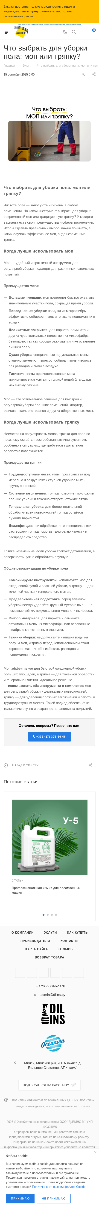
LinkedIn (79, 973)
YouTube (32, 973)
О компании (23, 932)
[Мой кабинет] (82, 32)
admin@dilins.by (53, 995)
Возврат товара (49, 957)
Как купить (77, 932)
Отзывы (66, 949)
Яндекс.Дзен (44, 973)
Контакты (70, 941)
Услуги (50, 932)
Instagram (20, 973)
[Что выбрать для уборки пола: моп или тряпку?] (49, 131)
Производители (35, 941)
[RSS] (83, 74)
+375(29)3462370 (50, 986)
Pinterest (67, 973)
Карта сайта (36, 949)
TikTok (55, 973)
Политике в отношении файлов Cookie (58, 1186)
